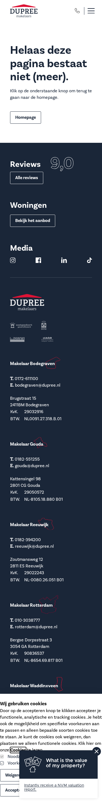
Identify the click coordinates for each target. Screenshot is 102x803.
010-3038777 (27, 620)
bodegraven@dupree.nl (37, 385)
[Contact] (77, 10)
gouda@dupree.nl (32, 466)
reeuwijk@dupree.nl (34, 546)
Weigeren (14, 775)
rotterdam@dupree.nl (36, 627)
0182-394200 (28, 540)
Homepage (25, 117)
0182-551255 (27, 459)
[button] (88, 11)
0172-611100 (26, 378)
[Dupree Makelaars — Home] (24, 10)
